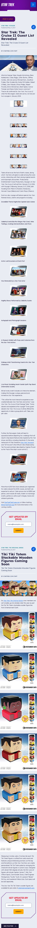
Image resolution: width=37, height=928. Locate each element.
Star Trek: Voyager (8, 25)
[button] (7, 4)
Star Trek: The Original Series (12, 451)
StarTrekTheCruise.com (12, 405)
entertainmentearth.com (26, 791)
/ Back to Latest (7, 19)
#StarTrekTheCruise (7, 408)
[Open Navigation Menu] (33, 4)
